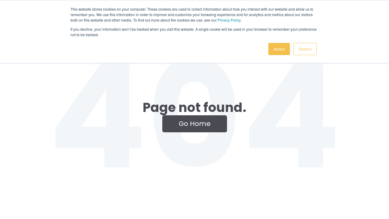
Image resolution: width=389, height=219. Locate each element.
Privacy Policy (229, 20)
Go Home (195, 123)
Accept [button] (279, 48)
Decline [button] (305, 48)
